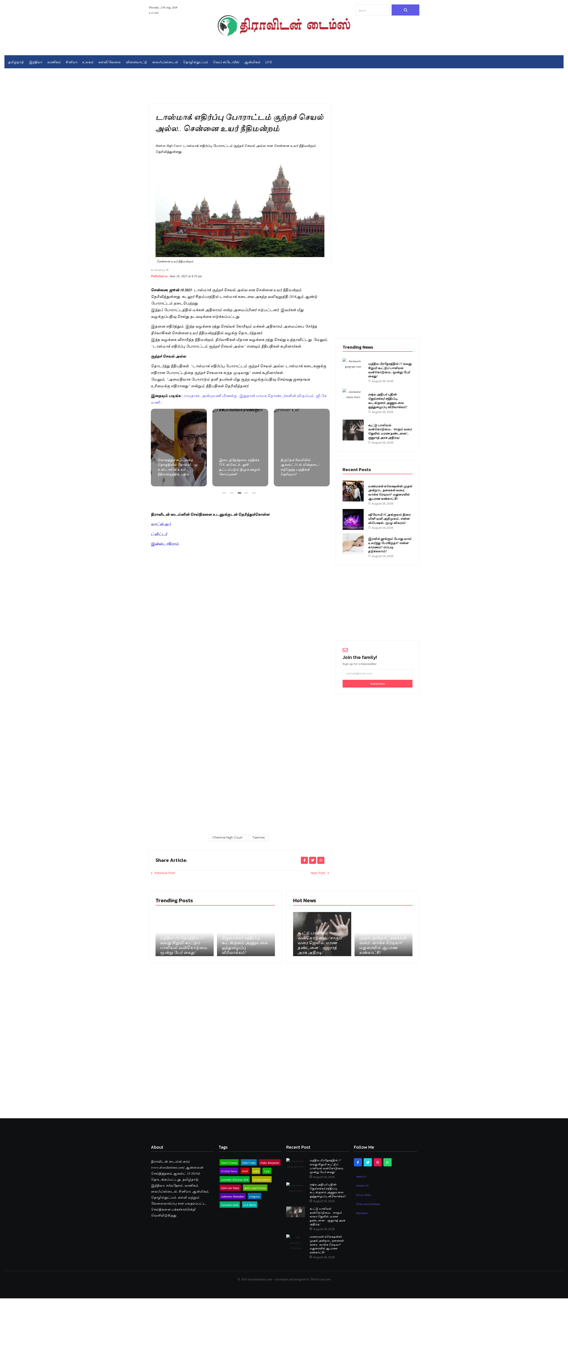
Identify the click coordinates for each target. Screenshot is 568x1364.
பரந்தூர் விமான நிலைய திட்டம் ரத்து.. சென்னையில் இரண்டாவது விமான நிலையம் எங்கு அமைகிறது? (301, 447)
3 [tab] (240, 494)
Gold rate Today (230, 1187)
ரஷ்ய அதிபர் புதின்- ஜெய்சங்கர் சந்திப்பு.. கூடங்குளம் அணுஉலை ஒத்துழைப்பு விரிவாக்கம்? (387, 400)
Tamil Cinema (229, 1162)
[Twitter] (368, 1162)
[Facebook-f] (358, 1162)
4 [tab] (248, 494)
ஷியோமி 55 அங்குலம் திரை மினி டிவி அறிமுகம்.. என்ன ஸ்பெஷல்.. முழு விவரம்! (389, 518)
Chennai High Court (227, 837)
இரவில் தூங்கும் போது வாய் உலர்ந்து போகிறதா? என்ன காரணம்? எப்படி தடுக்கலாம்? (389, 545)
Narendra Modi (230, 1204)
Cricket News (229, 1171)
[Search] (405, 10)
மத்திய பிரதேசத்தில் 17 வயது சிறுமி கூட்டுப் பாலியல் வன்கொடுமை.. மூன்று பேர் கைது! (390, 370)
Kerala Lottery (261, 1179)
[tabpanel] (179, 447)
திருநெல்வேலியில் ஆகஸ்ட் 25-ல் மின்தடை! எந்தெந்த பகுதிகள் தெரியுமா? (240, 447)
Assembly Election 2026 (234, 1179)
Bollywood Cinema (255, 1187)
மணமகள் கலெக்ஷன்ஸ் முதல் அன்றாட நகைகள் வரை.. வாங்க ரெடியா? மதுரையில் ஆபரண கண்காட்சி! (390, 492)
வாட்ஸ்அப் (161, 524)
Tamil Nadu (248, 1162)
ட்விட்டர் (159, 534)
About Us (361, 1176)
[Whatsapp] (387, 1162)
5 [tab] (254, 494)
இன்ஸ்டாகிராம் (165, 543)
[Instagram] (378, 1162)
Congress (254, 1196)
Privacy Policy (363, 1194)
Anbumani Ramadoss (232, 1196)
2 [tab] (232, 494)
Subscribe (377, 684)
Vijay (267, 1171)
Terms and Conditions (368, 1203)
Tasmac (258, 837)
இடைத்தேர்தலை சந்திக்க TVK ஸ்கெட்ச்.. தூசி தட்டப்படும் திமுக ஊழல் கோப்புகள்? (179, 447)
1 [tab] (224, 494)
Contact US (362, 1185)
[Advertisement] (240, 581)
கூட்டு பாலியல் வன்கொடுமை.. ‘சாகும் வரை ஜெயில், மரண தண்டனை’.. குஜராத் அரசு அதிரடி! (390, 431)
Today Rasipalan (269, 1162)
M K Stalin (249, 1204)
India (256, 1171)
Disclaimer (362, 1213)
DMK (245, 1171)
